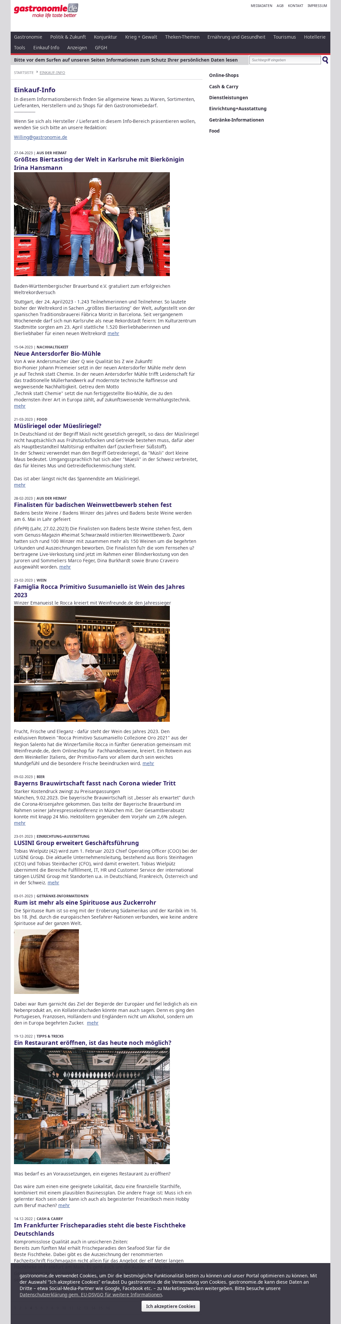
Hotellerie (315, 37)
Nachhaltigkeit (52, 346)
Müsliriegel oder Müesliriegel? (57, 426)
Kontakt (295, 5)
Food (42, 419)
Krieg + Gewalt (141, 37)
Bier (41, 776)
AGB (280, 5)
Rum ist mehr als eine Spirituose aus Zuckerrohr (85, 902)
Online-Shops (224, 75)
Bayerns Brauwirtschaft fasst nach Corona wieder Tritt (95, 783)
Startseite (24, 72)
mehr (113, 333)
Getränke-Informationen (63, 895)
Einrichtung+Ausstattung (63, 836)
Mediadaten (261, 5)
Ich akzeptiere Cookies (170, 1306)
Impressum (317, 5)
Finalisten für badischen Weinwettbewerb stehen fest (93, 505)
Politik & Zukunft (68, 37)
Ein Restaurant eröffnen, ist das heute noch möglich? (92, 1043)
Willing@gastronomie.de (40, 137)
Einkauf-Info (46, 47)
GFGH (101, 47)
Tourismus (284, 37)
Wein (42, 580)
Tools (19, 47)
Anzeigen (77, 47)
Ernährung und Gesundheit (236, 37)
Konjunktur (105, 37)
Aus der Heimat (52, 152)
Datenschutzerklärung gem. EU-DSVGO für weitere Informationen (91, 1294)
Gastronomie (28, 37)
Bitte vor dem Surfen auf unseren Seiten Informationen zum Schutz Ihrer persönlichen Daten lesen (126, 60)
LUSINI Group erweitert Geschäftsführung (76, 843)
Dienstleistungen (228, 97)
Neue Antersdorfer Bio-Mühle (57, 353)
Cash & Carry (50, 1218)
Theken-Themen (182, 37)
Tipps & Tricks (50, 1036)
